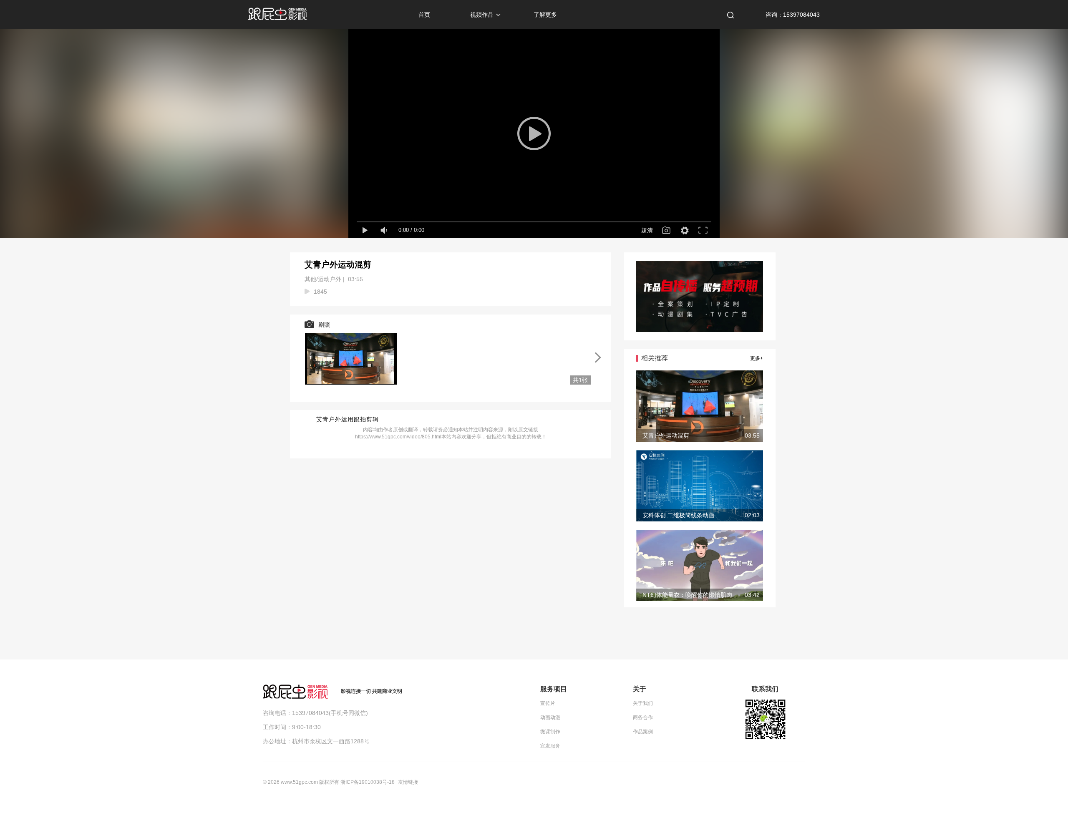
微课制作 (550, 732)
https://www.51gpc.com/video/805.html (398, 437)
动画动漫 (550, 717)
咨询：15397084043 (793, 14)
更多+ (756, 358)
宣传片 (547, 703)
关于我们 (643, 703)
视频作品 (482, 14)
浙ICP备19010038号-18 (367, 782)
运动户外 (329, 279)
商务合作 (643, 717)
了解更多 (545, 14)
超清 (647, 230)
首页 (424, 14)
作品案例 (643, 732)
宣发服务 (550, 746)
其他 (310, 279)
